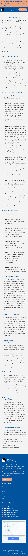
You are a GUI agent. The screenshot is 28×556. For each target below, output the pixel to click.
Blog (3, 498)
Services (4, 489)
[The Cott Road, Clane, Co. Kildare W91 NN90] (1, 3)
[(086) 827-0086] (1, 1)
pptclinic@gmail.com (21, 1)
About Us (4, 491)
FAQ (3, 496)
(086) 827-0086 (7, 1)
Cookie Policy (6, 553)
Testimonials (5, 493)
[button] (16, 9)
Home (4, 486)
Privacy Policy (13, 551)
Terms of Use (20, 551)
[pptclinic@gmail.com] (13, 1)
